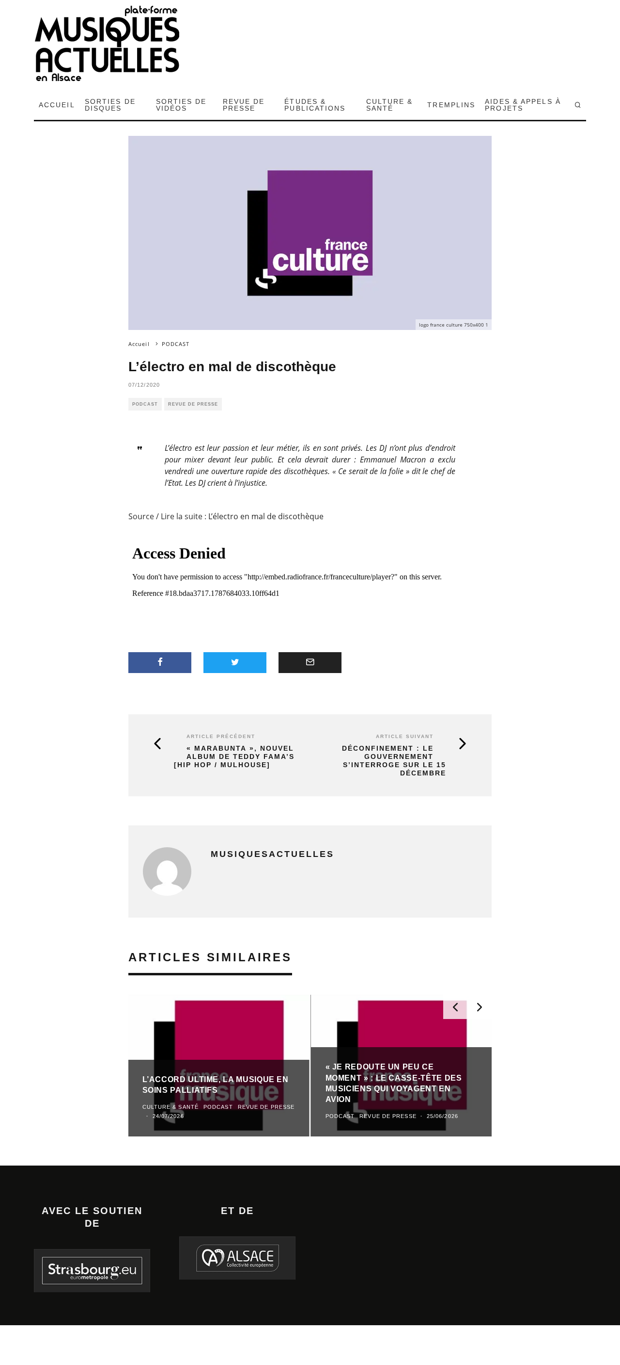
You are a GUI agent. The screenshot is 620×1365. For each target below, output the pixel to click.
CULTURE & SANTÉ (389, 105)
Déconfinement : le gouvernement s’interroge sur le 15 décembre (394, 760)
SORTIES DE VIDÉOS (181, 105)
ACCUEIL (57, 105)
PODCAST (145, 404)
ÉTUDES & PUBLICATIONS (314, 105)
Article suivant (405, 736)
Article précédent (220, 736)
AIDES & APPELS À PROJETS (523, 105)
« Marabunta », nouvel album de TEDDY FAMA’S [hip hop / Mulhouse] (234, 756)
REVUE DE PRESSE (244, 105)
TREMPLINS (451, 105)
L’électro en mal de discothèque (266, 516)
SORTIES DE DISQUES (110, 105)
